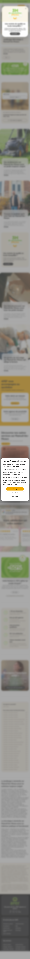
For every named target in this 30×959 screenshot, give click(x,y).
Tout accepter (15, 489)
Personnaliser (15, 496)
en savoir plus (15, 466)
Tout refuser (15, 492)
